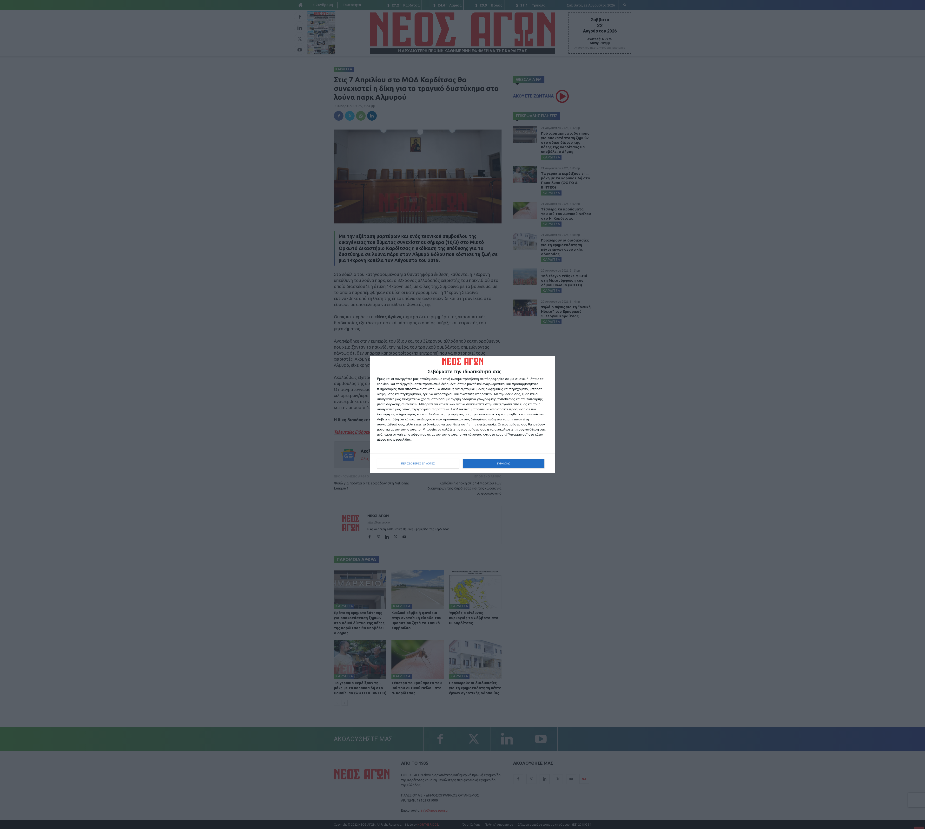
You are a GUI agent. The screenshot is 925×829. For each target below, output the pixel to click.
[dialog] (462, 414)
